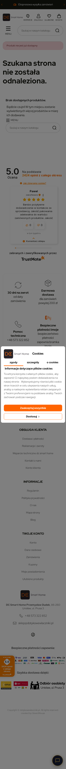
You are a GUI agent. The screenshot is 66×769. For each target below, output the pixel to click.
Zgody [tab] (13, 362)
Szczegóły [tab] (33, 362)
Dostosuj (31, 416)
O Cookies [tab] (52, 362)
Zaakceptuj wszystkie (33, 408)
